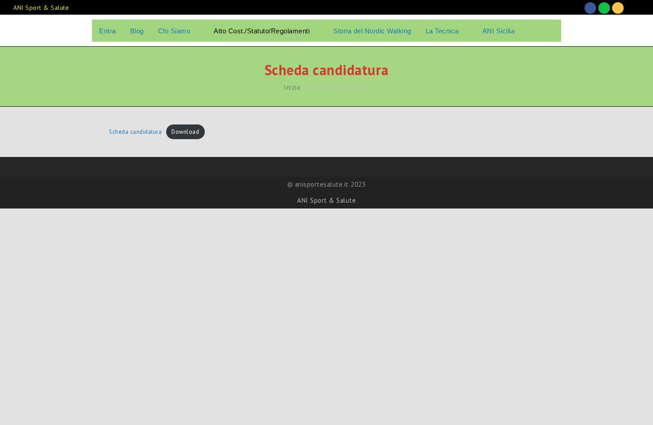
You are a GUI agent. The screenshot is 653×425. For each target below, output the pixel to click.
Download (185, 132)
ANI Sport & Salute (326, 200)
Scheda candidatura (135, 132)
